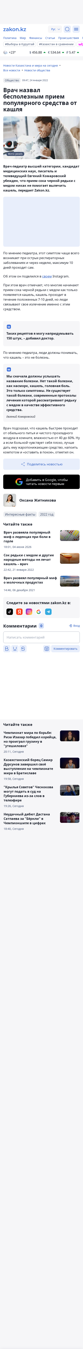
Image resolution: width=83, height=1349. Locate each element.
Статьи (50, 38)
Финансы (35, 38)
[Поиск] (67, 29)
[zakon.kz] (14, 29)
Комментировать (65, 649)
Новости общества (37, 70)
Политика (10, 38)
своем (47, 276)
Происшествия (68, 38)
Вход (76, 626)
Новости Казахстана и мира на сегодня (30, 65)
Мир (23, 38)
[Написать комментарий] (41, 637)
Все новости (11, 70)
